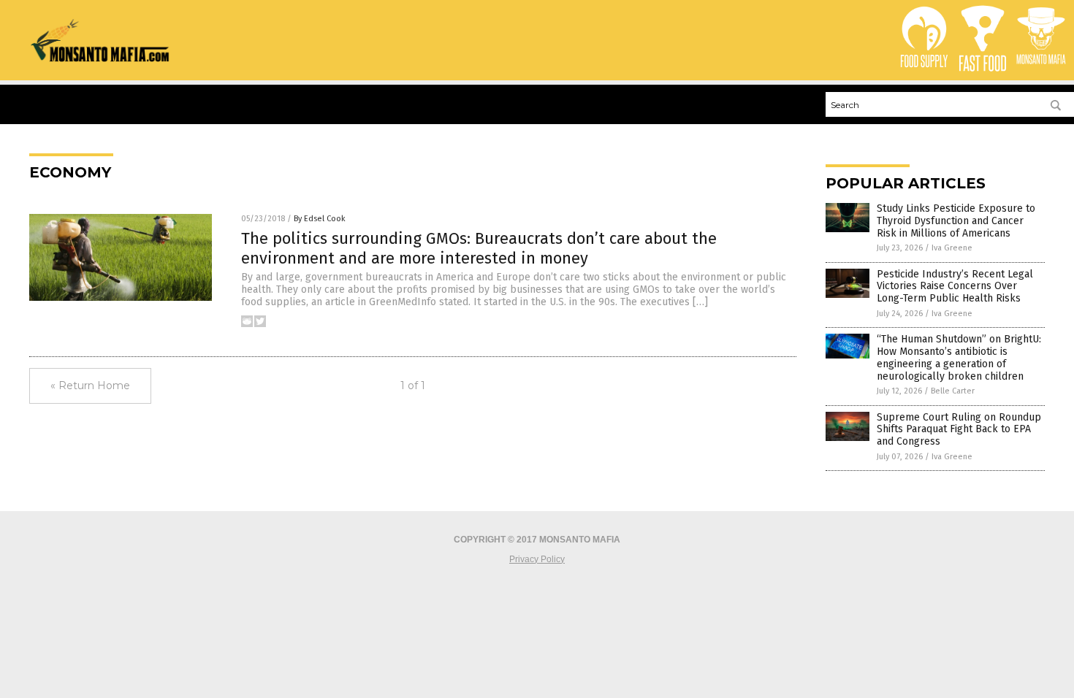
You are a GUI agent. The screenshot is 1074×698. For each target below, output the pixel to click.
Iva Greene (952, 248)
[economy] (100, 59)
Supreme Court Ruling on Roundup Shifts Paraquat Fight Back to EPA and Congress (959, 429)
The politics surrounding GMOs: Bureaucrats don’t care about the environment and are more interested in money (479, 248)
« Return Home (90, 385)
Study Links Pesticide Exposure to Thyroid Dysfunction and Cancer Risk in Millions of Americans (956, 220)
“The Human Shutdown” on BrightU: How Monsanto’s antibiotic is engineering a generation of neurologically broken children (959, 357)
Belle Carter (953, 391)
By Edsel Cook (320, 218)
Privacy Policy (537, 559)
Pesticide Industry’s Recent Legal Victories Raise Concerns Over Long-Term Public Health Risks (955, 286)
